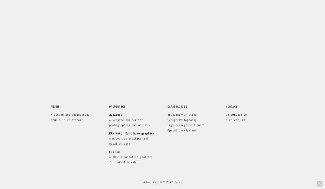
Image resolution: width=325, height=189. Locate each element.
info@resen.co (236, 114)
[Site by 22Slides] (319, 183)
